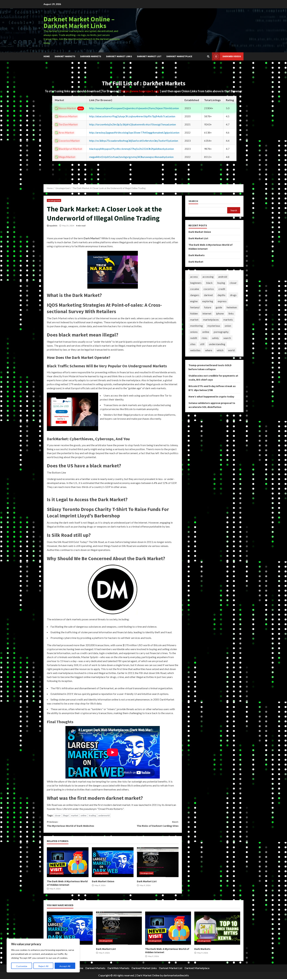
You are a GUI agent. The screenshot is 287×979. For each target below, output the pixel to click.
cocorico (209, 288)
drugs (233, 295)
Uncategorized (54, 200)
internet (206, 313)
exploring (207, 301)
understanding (217, 344)
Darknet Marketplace (179, 56)
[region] (43, 955)
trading (92, 815)
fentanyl (194, 307)
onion (228, 325)
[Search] (208, 56)
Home (47, 56)
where (208, 350)
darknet (208, 295)
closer (58, 815)
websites (195, 350)
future (207, 307)
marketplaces (211, 319)
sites (192, 344)
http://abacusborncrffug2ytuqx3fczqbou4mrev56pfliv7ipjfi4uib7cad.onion (132, 116)
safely (215, 337)
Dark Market (196, 261)
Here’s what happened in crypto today (211, 396)
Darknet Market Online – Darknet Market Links (79, 22)
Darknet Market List (149, 56)
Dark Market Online (147, 975)
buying (221, 282)
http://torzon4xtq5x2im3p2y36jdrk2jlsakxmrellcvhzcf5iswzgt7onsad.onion (132, 124)
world (231, 350)
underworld (104, 815)
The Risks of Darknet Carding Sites (157, 823)
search (227, 337)
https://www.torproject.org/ (140, 91)
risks (204, 337)
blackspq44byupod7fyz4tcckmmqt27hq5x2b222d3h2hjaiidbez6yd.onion (131, 148)
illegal (66, 815)
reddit (193, 337)
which (220, 350)
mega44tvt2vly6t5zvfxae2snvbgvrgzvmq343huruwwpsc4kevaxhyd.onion (131, 156)
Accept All (64, 966)
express (222, 301)
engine (194, 301)
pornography (221, 331)
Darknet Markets (65, 56)
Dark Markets (197, 255)
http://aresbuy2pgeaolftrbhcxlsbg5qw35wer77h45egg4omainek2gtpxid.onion (134, 132)
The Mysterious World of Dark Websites (70, 823)
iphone (220, 313)
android (222, 276)
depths (221, 295)
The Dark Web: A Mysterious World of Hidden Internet (68, 862)
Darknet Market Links (119, 56)
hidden (194, 313)
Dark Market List (158, 862)
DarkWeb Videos (232, 56)
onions (194, 331)
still (202, 344)
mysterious (213, 325)
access (194, 276)
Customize (21, 966)
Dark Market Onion (113, 862)
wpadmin (53, 225)
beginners (195, 282)
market (74, 815)
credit (221, 288)
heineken (232, 307)
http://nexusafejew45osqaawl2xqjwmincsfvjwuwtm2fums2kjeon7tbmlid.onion (134, 108)
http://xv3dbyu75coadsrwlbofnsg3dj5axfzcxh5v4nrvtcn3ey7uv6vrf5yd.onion (133, 140)
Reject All (43, 966)
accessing (208, 276)
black (209, 282)
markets (228, 319)
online (83, 815)
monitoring (196, 325)
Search (193, 201)
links (231, 313)
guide (219, 307)
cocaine (194, 288)
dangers (194, 295)
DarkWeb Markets (90, 56)
